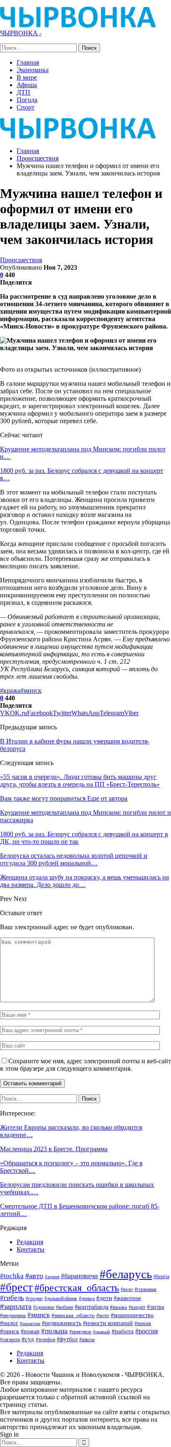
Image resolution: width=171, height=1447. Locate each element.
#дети (104, 1298)
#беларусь (126, 1274)
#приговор (80, 1332)
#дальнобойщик (60, 1298)
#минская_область (73, 1315)
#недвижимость (61, 1323)
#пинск (9, 1331)
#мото (102, 1315)
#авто (34, 1276)
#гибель (12, 1298)
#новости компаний (108, 1323)
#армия (52, 1276)
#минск (31, 690)
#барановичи (79, 1275)
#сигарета (10, 1339)
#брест (16, 1287)
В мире (27, 77)
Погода (27, 99)
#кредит (137, 1307)
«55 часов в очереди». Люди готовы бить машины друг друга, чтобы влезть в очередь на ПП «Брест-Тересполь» (80, 780)
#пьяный (101, 1332)
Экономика (33, 69)
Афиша (27, 84)
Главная (28, 62)
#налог (9, 1323)
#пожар (30, 1331)
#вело (127, 1289)
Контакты (30, 1249)
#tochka (12, 1276)
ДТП (23, 92)
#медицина (13, 1315)
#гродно (34, 1298)
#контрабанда (91, 1306)
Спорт (25, 107)
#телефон (45, 1339)
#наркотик (30, 1323)
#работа (123, 1331)
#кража (10, 690)
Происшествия (21, 259)
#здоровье (43, 1307)
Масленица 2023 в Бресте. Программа (53, 1148)
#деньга (87, 1298)
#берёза (161, 1276)
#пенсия (142, 1323)
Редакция (30, 1241)
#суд (28, 1339)
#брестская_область (76, 1287)
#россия (146, 1331)
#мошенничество (132, 1315)
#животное (127, 1298)
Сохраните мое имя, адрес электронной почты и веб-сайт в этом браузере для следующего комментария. (85, 1064)
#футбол (67, 1339)
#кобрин (64, 1307)
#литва (155, 1306)
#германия (145, 1289)
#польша (54, 1331)
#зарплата (16, 1306)
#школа (87, 1339)
